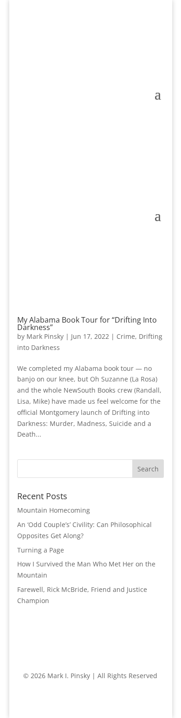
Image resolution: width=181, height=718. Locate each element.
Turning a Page (40, 550)
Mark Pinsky (45, 336)
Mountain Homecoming (53, 510)
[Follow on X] (156, 60)
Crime (125, 336)
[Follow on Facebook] (137, 60)
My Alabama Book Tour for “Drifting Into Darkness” (87, 323)
